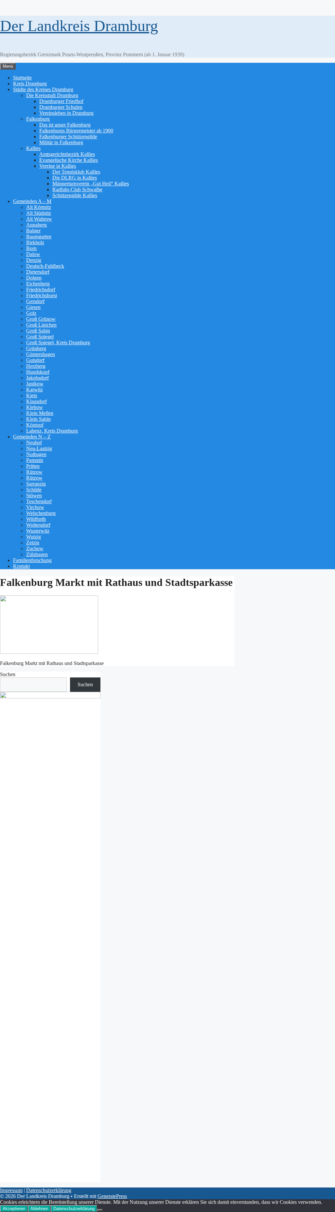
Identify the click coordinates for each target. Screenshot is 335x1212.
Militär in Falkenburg (61, 142)
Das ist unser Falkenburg (65, 125)
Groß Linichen (41, 325)
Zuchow (35, 548)
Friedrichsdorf (40, 289)
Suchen (7, 674)
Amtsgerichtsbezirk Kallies (67, 154)
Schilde (34, 489)
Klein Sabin (38, 419)
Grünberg (36, 348)
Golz (31, 313)
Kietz (31, 395)
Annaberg (36, 225)
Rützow (34, 472)
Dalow (33, 254)
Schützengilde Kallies (74, 195)
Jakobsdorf (37, 378)
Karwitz (34, 389)
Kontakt (21, 566)
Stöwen (34, 495)
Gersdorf (35, 301)
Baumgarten (38, 236)
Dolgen (34, 278)
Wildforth (36, 519)
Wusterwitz (37, 531)
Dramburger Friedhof (61, 101)
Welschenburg (41, 513)
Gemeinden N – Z (32, 436)
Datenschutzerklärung (48, 1190)
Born (31, 248)
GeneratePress (112, 1196)
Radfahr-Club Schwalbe (77, 189)
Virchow (35, 507)
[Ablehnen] (99, 1210)
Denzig (33, 260)
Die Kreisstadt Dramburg (52, 95)
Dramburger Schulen (60, 107)
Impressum (11, 1190)
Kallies (33, 148)
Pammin (34, 460)
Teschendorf (39, 501)
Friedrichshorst (41, 295)
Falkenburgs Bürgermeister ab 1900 (76, 130)
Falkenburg (38, 119)
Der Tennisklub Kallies (76, 172)
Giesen (33, 307)
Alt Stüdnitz (38, 213)
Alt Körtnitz (38, 207)
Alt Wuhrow (39, 219)
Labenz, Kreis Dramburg (52, 431)
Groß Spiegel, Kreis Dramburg (58, 342)
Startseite (22, 77)
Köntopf (35, 425)
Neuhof (34, 442)
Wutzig (33, 536)
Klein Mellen (39, 413)
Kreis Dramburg (30, 83)
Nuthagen (36, 454)
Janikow (35, 383)
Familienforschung (32, 560)
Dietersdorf (37, 272)
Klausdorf (36, 401)
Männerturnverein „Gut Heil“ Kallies (90, 183)
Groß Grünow (41, 319)
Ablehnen (39, 1208)
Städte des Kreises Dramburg (43, 89)
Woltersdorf (38, 525)
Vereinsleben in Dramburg (66, 113)
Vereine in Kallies (57, 166)
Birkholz (35, 242)
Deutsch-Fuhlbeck (45, 266)
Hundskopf (37, 372)
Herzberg (35, 366)
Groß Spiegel (40, 336)
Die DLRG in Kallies (74, 177)
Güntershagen (40, 354)
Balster (33, 230)
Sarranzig (36, 484)
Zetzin (32, 542)
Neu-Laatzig (39, 448)
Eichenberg (38, 283)
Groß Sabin (38, 330)
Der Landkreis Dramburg (79, 25)
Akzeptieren (14, 1208)
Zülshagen (37, 554)
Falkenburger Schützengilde (68, 136)
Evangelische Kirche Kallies (68, 160)
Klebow (34, 407)
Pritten (33, 466)
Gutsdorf (35, 360)
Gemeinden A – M (32, 201)
